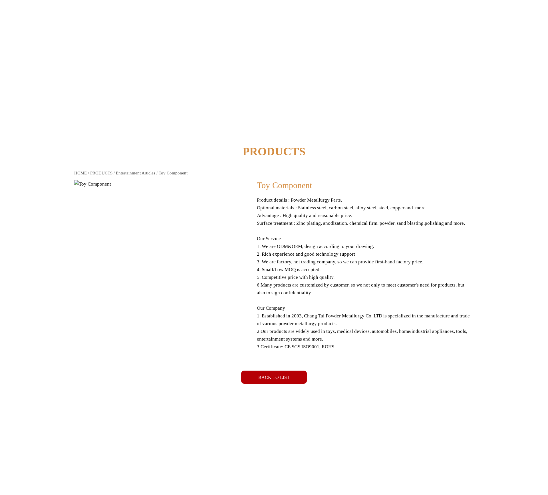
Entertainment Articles (135, 173)
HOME (80, 173)
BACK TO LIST (274, 377)
